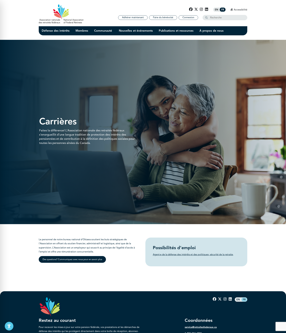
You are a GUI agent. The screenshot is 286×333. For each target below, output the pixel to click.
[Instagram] (201, 9)
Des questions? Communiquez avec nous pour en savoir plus (72, 259)
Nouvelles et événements (136, 31)
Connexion (188, 17)
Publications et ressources (176, 31)
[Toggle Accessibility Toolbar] (9, 326)
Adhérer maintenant (133, 17)
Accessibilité (240, 9)
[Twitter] (196, 9)
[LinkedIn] (206, 9)
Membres (82, 31)
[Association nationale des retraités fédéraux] (61, 13)
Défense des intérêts (56, 31)
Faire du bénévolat (163, 17)
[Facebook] (191, 9)
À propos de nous (211, 31)
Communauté (103, 31)
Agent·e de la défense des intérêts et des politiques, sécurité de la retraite (193, 254)
